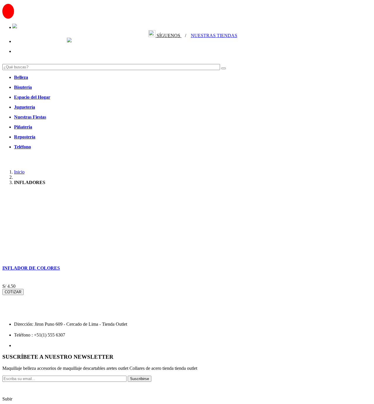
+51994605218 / (35, 27)
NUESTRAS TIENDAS (214, 35)
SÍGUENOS (168, 35)
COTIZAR (13, 292)
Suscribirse (139, 379)
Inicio (19, 171)
